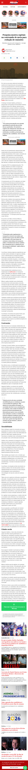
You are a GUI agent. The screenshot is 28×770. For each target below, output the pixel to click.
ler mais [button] (19, 764)
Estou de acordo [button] (14, 767)
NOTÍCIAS (13, 7)
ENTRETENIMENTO (22, 7)
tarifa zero (12, 272)
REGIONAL (5, 7)
